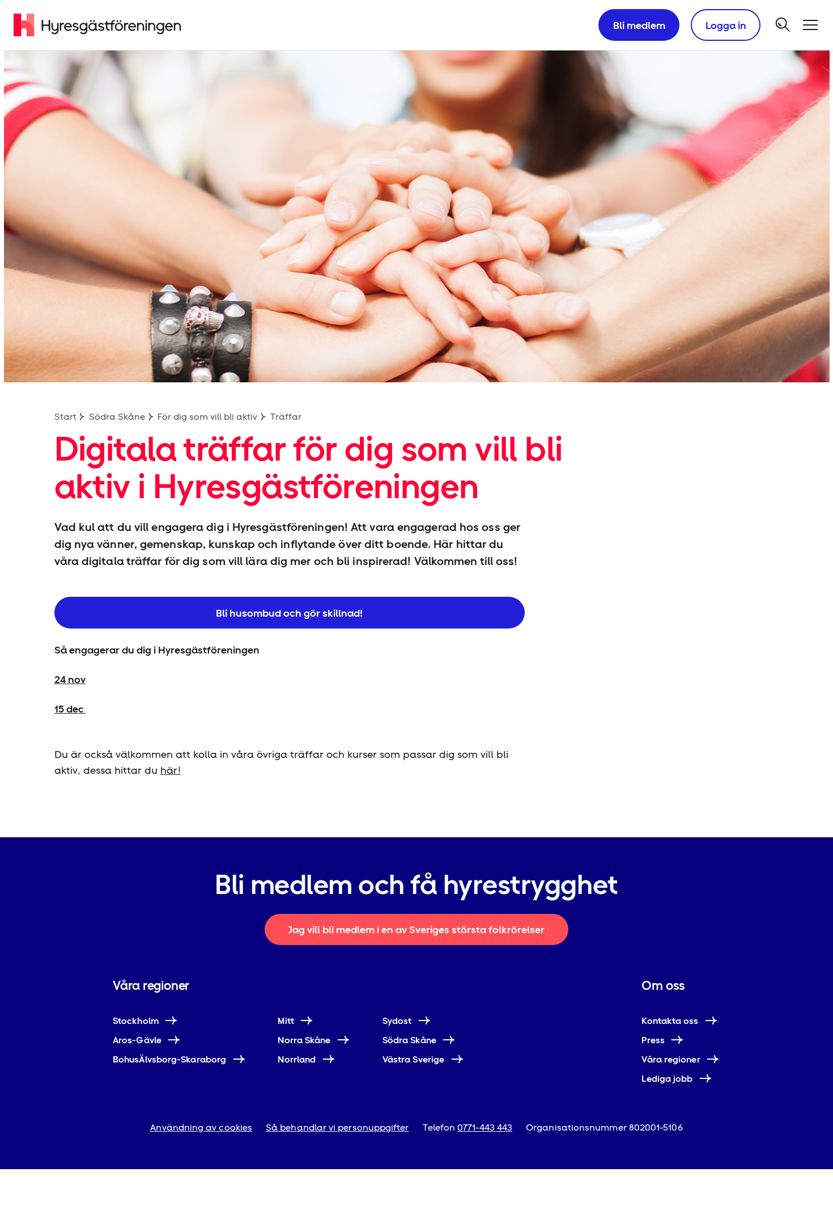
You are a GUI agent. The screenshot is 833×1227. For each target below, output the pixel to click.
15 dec (70, 708)
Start (65, 417)
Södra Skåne (117, 417)
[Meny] (810, 25)
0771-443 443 (484, 1127)
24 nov (70, 679)
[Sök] (783, 25)
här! (170, 770)
